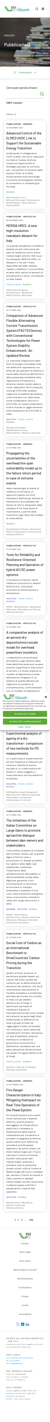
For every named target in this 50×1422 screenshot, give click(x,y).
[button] (45, 696)
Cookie (20, 727)
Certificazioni (25, 1287)
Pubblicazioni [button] (25, 72)
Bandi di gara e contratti (25, 1269)
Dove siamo (25, 1260)
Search (42, 94)
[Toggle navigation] (43, 9)
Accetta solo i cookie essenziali (25, 721)
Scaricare (10, 1396)
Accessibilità (25, 1314)
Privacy (28, 727)
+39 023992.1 (14, 1361)
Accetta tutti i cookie (25, 713)
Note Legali (25, 1252)
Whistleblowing (25, 1278)
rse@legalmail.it (16, 1363)
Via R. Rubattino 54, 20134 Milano (19, 1358)
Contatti (25, 1243)
